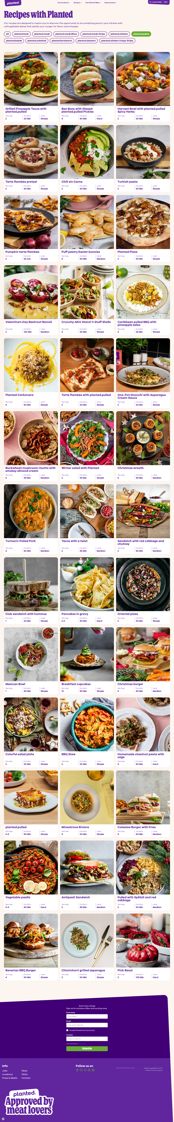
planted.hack (21, 34)
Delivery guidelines (151, 1068)
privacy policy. (82, 1043)
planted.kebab (14, 40)
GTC (160, 1068)
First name (70, 1012)
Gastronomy (109, 3)
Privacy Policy (150, 1070)
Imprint (159, 1070)
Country (69, 1035)
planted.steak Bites (66, 34)
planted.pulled (141, 34)
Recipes (77, 3)
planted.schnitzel (36, 40)
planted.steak (42, 34)
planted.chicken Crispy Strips (117, 40)
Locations (156, 2)
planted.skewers (87, 40)
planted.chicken (119, 34)
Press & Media (9, 1078)
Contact (26, 1078)
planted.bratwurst (62, 40)
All (7, 34)
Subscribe (87, 1048)
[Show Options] (106, 1039)
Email (68, 1021)
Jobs (4, 1070)
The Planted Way (92, 3)
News (24, 1070)
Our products (63, 3)
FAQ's (25, 1074)
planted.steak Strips (94, 34)
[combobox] (86, 1039)
